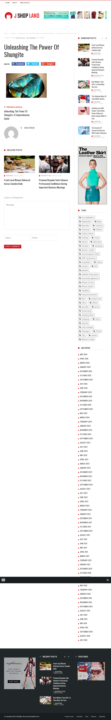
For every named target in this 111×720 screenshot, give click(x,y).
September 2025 (86, 379)
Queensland (86, 311)
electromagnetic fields (90, 254)
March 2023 (84, 463)
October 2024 (85, 404)
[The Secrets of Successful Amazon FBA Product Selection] (84, 130)
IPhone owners (87, 287)
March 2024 (84, 417)
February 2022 (86, 509)
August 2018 (85, 635)
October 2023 (85, 434)
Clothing (85, 238)
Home (7, 3)
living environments (89, 295)
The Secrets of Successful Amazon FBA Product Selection (99, 130)
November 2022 (86, 476)
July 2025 (83, 383)
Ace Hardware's (88, 217)
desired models (88, 250)
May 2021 (83, 547)
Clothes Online (87, 234)
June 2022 (84, 497)
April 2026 (84, 358)
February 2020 (86, 589)
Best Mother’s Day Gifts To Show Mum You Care (98, 84)
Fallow (99, 262)
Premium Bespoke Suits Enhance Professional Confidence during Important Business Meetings (53, 183)
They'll (98, 331)
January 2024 (85, 425)
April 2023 (84, 459)
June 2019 (83, 619)
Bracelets (85, 226)
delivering (97, 242)
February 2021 (86, 560)
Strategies (86, 331)
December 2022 (86, 472)
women (94, 335)
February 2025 (86, 392)
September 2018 (86, 631)
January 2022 (85, 514)
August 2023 (85, 442)
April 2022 (84, 501)
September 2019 (86, 606)
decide (84, 242)
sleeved (85, 323)
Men (83, 299)
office (84, 303)
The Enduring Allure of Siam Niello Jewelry (99, 97)
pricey (96, 307)
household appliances (90, 278)
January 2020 (85, 593)
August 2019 (85, 610)
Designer (85, 246)
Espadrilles (86, 262)
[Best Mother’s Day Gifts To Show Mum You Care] (84, 84)
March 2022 (84, 505)
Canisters (99, 226)
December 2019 (86, 598)
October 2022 (85, 480)
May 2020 (83, 585)
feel (95, 266)
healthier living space (90, 274)
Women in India (88, 339)
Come (96, 238)
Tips (83, 335)
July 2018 (83, 640)
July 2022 (83, 493)
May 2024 (83, 413)
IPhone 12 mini (88, 282)
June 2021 (83, 543)
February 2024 (86, 421)
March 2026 (84, 362)
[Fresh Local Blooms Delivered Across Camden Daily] (19, 164)
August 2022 (85, 488)
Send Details (25, 3)
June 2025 (84, 387)
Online (94, 303)
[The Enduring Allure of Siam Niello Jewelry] (84, 99)
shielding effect (88, 315)
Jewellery (85, 291)
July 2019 (83, 614)
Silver (97, 319)
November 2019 (86, 602)
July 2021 (83, 539)
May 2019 (83, 623)
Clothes (99, 230)
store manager (87, 327)
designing (98, 246)
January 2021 (85, 564)
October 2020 (85, 572)
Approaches (86, 221)
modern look (96, 299)
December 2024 (86, 396)
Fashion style (46, 175)
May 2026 (83, 354)
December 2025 (86, 371)
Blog (99, 221)
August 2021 (85, 535)
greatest (85, 270)
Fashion (85, 266)
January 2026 (85, 366)
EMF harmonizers (89, 258)
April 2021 (84, 551)
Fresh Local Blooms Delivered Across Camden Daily (98, 47)
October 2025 (85, 375)
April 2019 (84, 627)
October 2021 (85, 526)
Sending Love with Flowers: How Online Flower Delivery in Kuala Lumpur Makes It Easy (99, 113)
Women (93, 716)
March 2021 (84, 556)
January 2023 (85, 467)
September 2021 (86, 530)
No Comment (31, 38)
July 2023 (83, 446)
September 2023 (86, 438)
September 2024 (86, 408)
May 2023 (83, 455)
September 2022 (86, 484)
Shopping (9, 175)
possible (85, 307)
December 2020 (86, 568)
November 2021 (86, 522)
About (14, 3)
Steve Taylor (20, 38)
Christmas (86, 230)
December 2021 (86, 518)
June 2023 (84, 451)
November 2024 (86, 400)
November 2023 (86, 430)
